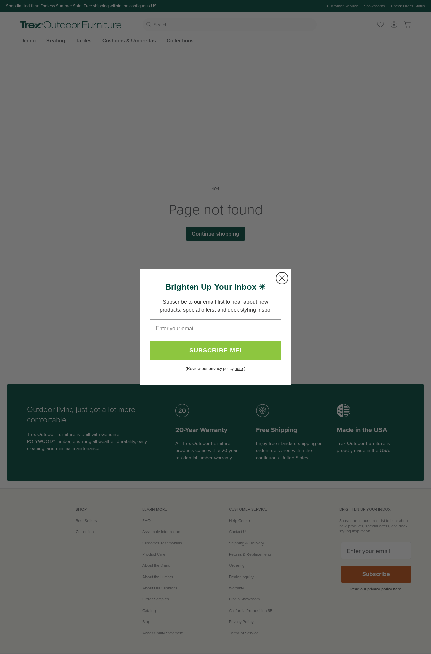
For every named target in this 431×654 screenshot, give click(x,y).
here (239, 368)
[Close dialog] (282, 278)
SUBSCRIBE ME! (215, 350)
